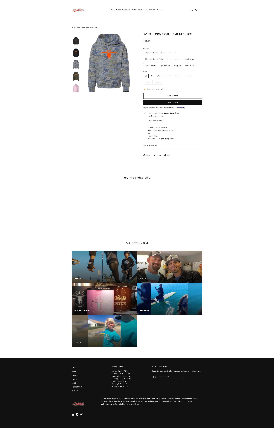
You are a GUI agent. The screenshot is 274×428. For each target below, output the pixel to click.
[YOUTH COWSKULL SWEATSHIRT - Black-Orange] (84, 220)
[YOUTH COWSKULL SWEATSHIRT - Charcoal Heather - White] (73, 220)
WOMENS (126, 10)
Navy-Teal (177, 65)
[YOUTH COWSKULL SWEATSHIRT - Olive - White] (76, 220)
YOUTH (134, 10)
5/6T (159, 76)
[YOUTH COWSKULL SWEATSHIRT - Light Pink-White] (81, 220)
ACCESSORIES (150, 10)
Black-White (189, 65)
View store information (155, 120)
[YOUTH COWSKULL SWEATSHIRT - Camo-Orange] (86, 220)
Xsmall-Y (168, 76)
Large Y (148, 82)
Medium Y (188, 76)
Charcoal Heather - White (154, 53)
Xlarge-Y (158, 82)
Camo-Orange (150, 65)
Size (145, 72)
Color (146, 48)
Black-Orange (189, 59)
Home (73, 27)
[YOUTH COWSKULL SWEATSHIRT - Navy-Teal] (92, 220)
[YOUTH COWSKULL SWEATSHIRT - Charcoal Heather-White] (78, 220)
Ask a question (150, 146)
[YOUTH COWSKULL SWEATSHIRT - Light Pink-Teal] (89, 220)
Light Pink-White (173, 59)
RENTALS (160, 10)
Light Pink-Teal (165, 65)
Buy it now (173, 102)
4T (152, 76)
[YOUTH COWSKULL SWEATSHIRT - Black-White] (73, 223)
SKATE (140, 10)
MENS (118, 10)
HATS (113, 10)
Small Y (178, 76)
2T (146, 76)
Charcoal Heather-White (154, 59)
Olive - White (173, 53)
